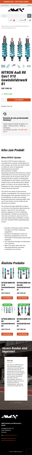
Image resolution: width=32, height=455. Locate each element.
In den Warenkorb (18, 100)
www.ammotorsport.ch (8, 440)
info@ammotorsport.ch (8, 438)
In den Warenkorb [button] (7, 298)
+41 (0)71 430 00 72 (10, 435)
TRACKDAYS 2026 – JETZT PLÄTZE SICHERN (16, 2)
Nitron (7, 26)
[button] (27, 36)
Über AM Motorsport (15, 5)
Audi (11, 26)
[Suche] (29, 16)
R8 (14, 26)
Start (2, 26)
